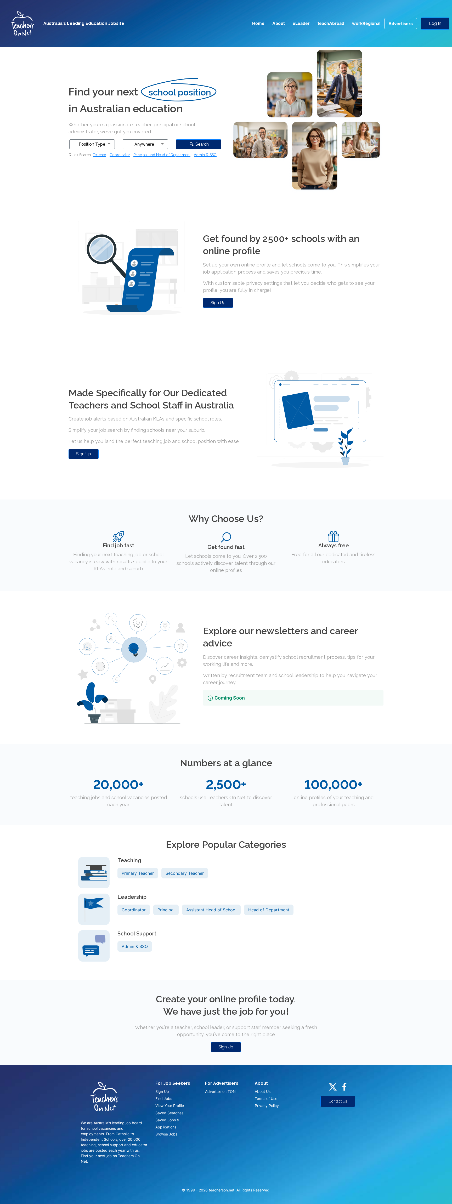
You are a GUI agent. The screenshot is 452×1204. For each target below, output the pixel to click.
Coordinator (120, 155)
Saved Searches (169, 1113)
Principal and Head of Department (161, 155)
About (278, 23)
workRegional (366, 23)
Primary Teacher (138, 873)
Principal (165, 909)
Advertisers (400, 23)
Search (201, 144)
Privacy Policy (267, 1105)
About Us (262, 1091)
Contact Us (338, 1101)
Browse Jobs (166, 1134)
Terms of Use (266, 1098)
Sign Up (218, 302)
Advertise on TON (220, 1091)
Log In (435, 23)
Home (258, 23)
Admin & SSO (205, 155)
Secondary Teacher (185, 873)
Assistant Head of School (211, 909)
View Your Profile (169, 1105)
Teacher (99, 155)
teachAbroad (331, 23)
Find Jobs (163, 1098)
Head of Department (268, 909)
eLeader (301, 23)
